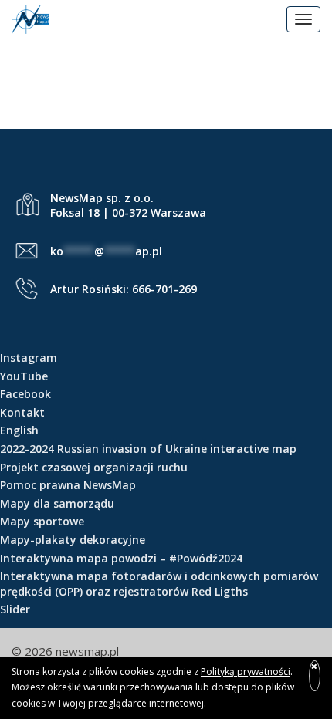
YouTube (24, 376)
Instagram (28, 357)
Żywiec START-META (166, 70)
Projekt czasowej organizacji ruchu (94, 467)
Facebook (25, 394)
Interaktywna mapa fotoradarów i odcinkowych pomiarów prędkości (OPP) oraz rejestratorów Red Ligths (159, 584)
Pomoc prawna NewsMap (68, 485)
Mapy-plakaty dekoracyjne (72, 539)
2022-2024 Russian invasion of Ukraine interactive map (148, 448)
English (19, 430)
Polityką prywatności (245, 671)
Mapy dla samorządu (57, 503)
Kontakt (22, 412)
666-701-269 (164, 289)
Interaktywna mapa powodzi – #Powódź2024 (121, 558)
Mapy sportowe (42, 521)
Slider (15, 609)
